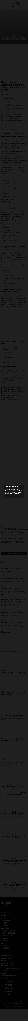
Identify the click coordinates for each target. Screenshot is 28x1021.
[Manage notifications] (25, 1018)
